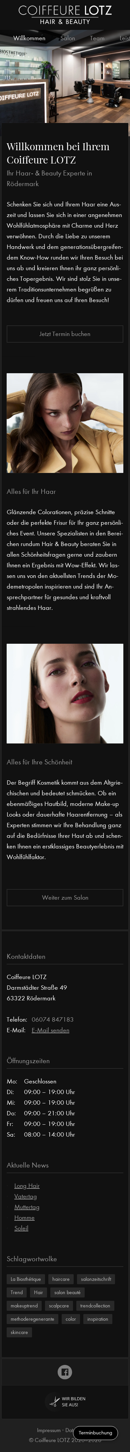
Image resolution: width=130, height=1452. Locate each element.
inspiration (97, 1319)
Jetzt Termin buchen (65, 334)
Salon (67, 38)
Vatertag (25, 1196)
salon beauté (67, 1292)
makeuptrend (24, 1305)
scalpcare (59, 1305)
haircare (61, 1279)
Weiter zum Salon (65, 897)
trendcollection (95, 1305)
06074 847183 (53, 1019)
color (71, 1319)
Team (97, 38)
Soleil (21, 1228)
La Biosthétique (26, 1279)
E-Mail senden (50, 1030)
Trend (17, 1292)
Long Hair (27, 1185)
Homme (24, 1217)
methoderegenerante (32, 1319)
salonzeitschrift (96, 1279)
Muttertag (27, 1207)
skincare (19, 1332)
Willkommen (29, 38)
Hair (38, 1292)
